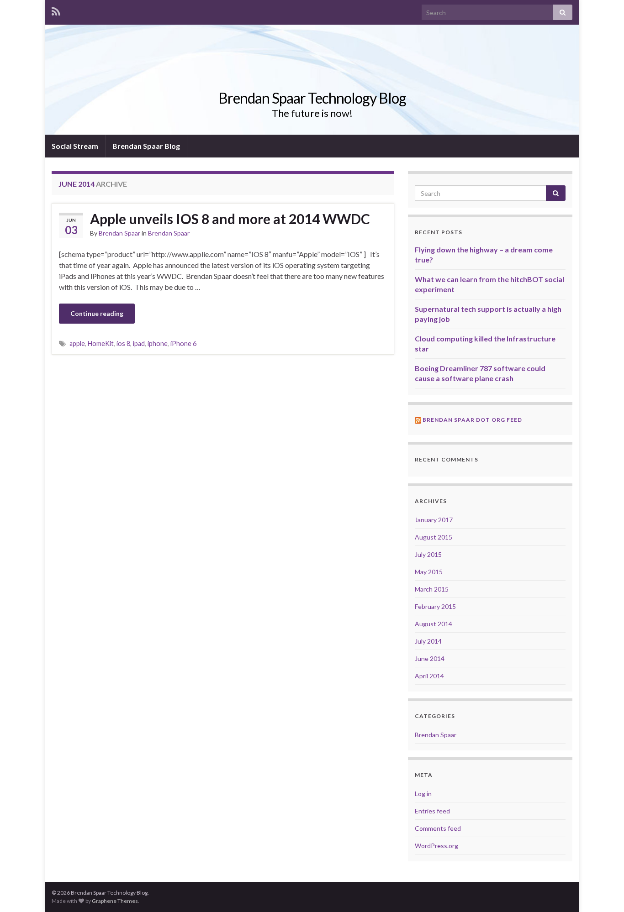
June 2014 (429, 658)
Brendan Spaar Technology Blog (312, 98)
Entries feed (432, 811)
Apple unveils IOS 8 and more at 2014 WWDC (230, 218)
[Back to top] (603, 891)
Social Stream (75, 146)
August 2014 (433, 624)
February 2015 (435, 606)
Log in (423, 793)
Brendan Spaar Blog (146, 146)
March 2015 (432, 589)
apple (77, 343)
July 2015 (428, 554)
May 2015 (429, 572)
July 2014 (428, 641)
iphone (158, 343)
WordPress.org (436, 845)
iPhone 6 (183, 343)
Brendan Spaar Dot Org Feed (472, 419)
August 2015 (433, 537)
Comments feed (438, 828)
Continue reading (96, 313)
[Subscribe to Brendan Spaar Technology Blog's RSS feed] (56, 9)
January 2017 (434, 520)
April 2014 (429, 676)
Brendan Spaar (119, 233)
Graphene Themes (115, 900)
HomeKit (101, 343)
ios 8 (123, 343)
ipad (139, 343)
